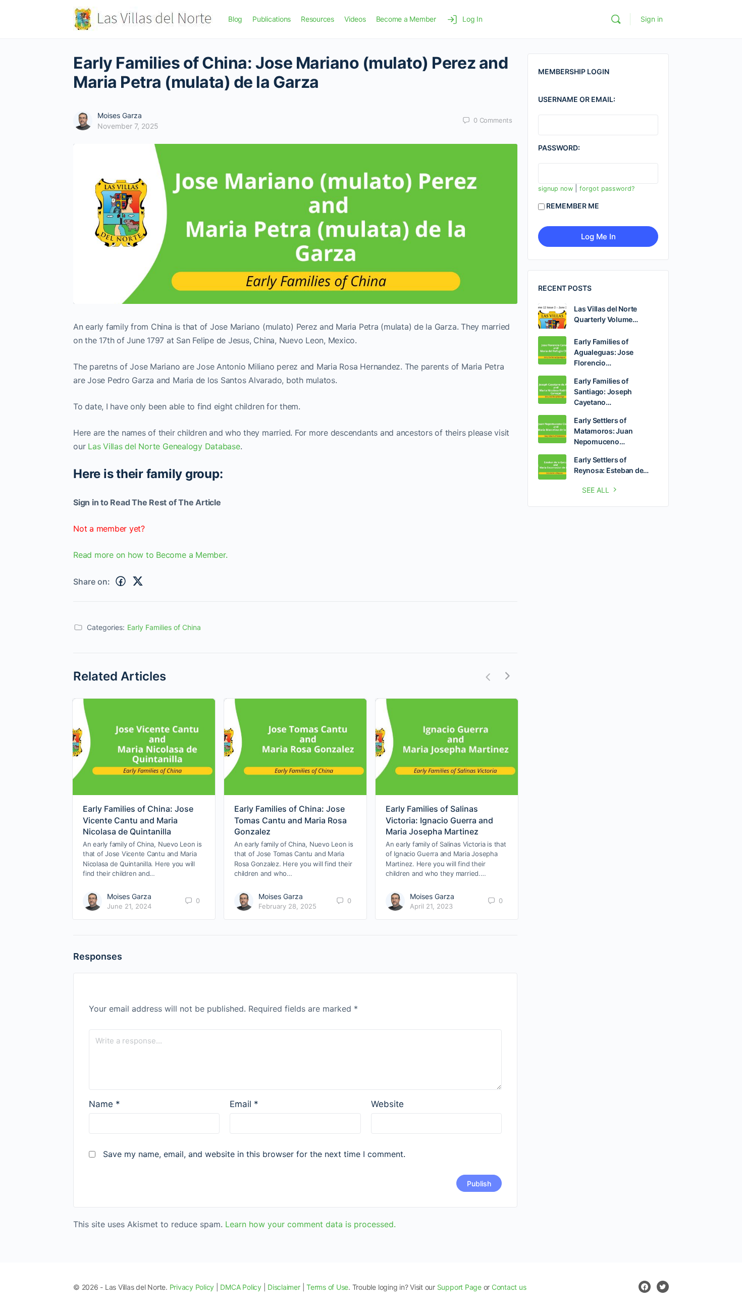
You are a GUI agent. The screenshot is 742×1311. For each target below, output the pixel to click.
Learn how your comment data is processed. (310, 1224)
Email (244, 1104)
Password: (559, 147)
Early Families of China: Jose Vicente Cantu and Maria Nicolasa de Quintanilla (138, 820)
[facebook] (645, 1287)
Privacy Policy (192, 1287)
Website (387, 1104)
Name (104, 1104)
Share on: (91, 581)
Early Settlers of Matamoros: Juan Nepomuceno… (603, 431)
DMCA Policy (240, 1287)
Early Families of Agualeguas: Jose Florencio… (603, 352)
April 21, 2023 (431, 906)
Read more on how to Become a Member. (150, 555)
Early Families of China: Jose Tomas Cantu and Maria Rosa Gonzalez (290, 820)
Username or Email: (576, 99)
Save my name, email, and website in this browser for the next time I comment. (254, 1154)
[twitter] (663, 1287)
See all (595, 490)
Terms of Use (327, 1287)
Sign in (652, 19)
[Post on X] (137, 581)
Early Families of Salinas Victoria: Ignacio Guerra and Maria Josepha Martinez (439, 820)
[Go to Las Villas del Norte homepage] (143, 18)
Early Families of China (164, 627)
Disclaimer (284, 1287)
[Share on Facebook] (120, 581)
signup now (555, 188)
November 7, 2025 (127, 126)
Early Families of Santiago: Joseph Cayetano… (603, 391)
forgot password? (606, 188)
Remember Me (572, 205)
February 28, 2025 (287, 906)
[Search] (616, 19)
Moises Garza (119, 115)
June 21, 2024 (129, 906)
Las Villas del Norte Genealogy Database (164, 446)
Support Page (459, 1287)
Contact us (509, 1287)
